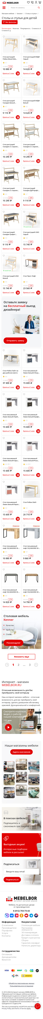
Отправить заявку (15, 340)
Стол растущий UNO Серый (31, 233)
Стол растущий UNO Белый (11, 277)
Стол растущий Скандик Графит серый (9, 233)
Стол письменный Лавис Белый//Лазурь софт (31, 372)
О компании (7, 925)
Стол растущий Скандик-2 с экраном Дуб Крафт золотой (11, 145)
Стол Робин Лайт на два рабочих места (10, 372)
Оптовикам (7, 954)
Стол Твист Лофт (29, 276)
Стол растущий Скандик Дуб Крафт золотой (30, 189)
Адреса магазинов (21, 752)
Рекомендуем (6, 28)
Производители (9, 928)
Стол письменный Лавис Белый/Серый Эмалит (11, 459)
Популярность (25, 28)
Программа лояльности (27, 929)
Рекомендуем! (13, 643)
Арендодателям (9, 957)
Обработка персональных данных (21, 983)
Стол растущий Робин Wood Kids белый (9, 58)
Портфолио (7, 930)
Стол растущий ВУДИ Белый (31, 102)
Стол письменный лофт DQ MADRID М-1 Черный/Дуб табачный (31, 591)
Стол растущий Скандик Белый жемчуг (9, 102)
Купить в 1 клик (8, 73)
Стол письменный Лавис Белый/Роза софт (30, 459)
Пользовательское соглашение (21, 986)
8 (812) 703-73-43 (21, 910)
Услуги (5, 933)
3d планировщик (29, 932)
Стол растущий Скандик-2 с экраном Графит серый (11, 189)
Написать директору (31, 945)
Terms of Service (20, 1008)
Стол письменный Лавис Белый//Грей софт (10, 416)
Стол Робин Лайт (29, 502)
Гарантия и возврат (31, 943)
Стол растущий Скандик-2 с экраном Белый (31, 145)
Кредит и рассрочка (31, 937)
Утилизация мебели (31, 925)
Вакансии (6, 959)
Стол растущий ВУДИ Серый (31, 58)
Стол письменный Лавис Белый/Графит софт (31, 416)
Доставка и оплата (30, 935)
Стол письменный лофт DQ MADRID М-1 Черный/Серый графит (11, 591)
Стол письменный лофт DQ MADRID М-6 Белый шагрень (31, 547)
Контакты (6, 935)
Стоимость (35, 28)
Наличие (16, 28)
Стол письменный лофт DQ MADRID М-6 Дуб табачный (11, 547)
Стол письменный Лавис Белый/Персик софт (11, 503)
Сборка (25, 940)
